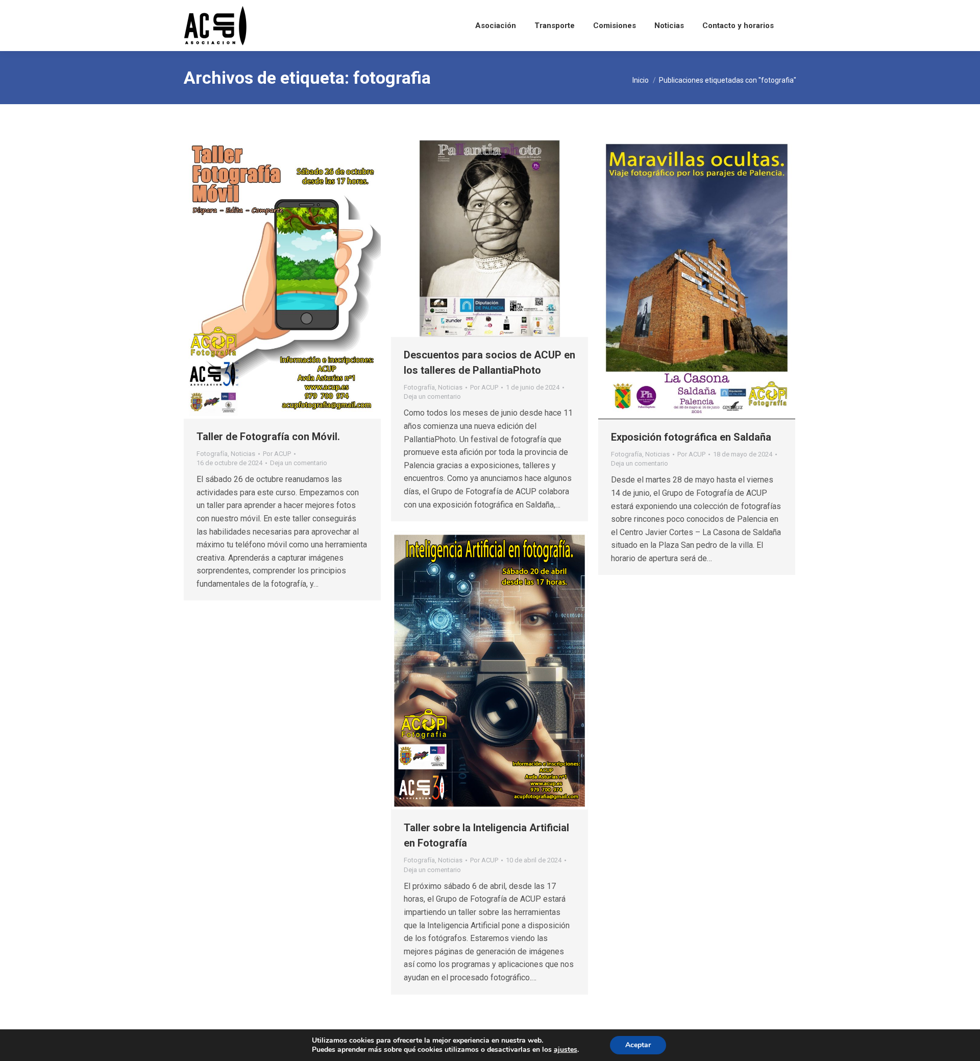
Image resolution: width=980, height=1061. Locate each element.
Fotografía (212, 453)
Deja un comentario (298, 463)
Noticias (243, 453)
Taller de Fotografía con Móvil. (268, 436)
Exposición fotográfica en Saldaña (691, 437)
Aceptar (638, 1045)
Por (277, 453)
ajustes (565, 1049)
